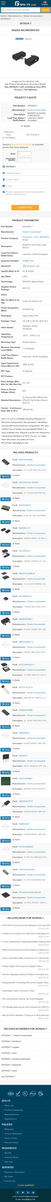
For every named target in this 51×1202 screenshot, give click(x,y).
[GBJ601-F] (6, 758)
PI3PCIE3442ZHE (27, 869)
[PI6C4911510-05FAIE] (6, 485)
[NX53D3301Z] (6, 508)
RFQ (7, 476)
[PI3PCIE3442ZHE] (6, 872)
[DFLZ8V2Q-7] (6, 553)
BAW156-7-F (24, 528)
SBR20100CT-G (26, 642)
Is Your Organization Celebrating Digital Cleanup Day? (26, 941)
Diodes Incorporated (33, 16)
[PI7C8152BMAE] (6, 849)
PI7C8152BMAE (26, 847)
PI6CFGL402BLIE (27, 573)
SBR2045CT (24, 824)
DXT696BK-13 (25, 596)
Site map (9, 1162)
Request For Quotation (21, 144)
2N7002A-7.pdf (32, 266)
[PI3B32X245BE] (6, 713)
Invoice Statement (13, 1133)
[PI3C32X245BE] (6, 462)
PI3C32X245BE (26, 459)
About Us (9, 1105)
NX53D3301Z (25, 505)
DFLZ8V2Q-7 (25, 551)
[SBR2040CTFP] (6, 804)
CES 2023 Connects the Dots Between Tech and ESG (26, 925)
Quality (8, 1153)
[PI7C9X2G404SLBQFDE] (6, 895)
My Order (9, 1176)
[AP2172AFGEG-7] (6, 667)
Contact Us (10, 1181)
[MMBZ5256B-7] (6, 622)
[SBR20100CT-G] (6, 644)
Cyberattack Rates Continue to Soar (18, 991)
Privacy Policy (11, 1142)
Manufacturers (14, 16)
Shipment (9, 1129)
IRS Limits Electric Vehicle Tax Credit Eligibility (22, 999)
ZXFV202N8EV (25, 778)
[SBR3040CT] (6, 735)
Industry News (11, 1157)
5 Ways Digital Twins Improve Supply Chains (22, 966)
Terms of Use (11, 1138)
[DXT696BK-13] (6, 599)
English (45, 4)
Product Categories (14, 1110)
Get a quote (32, 135)
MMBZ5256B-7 (25, 619)
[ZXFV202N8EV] (6, 781)
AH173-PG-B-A (25, 687)
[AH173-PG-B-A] (6, 690)
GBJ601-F (23, 756)
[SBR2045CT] (6, 827)
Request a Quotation (15, 1172)
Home (3, 16)
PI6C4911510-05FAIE (28, 482)
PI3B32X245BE (26, 710)
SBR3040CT (24, 733)
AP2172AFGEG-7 (27, 665)
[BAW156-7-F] (6, 531)
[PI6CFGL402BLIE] (6, 576)
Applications (11, 1119)
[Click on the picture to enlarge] (25, 58)
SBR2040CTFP (26, 801)
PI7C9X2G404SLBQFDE (30, 892)
